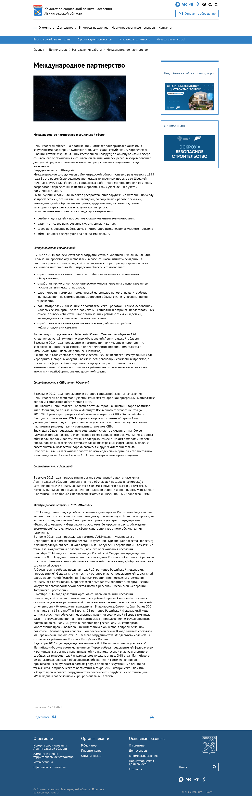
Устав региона (43, 762)
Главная (38, 49)
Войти (209, 792)
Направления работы (87, 49)
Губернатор (89, 745)
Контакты (165, 27)
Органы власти (95, 738)
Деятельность (66, 27)
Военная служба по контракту (51, 39)
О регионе (43, 738)
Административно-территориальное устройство (53, 755)
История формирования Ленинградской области (50, 746)
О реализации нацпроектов (95, 39)
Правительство (91, 750)
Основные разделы (147, 738)
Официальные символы (49, 767)
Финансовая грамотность (134, 39)
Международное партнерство (127, 49)
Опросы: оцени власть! (171, 39)
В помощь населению (93, 27)
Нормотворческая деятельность (134, 27)
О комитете (46, 27)
